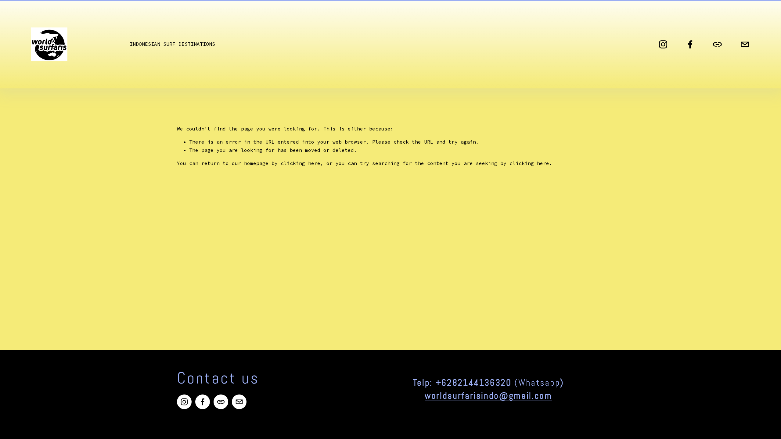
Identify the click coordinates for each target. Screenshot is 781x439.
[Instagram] (663, 44)
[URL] (717, 44)
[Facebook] (690, 44)
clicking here (300, 163)
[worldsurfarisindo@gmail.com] (745, 44)
